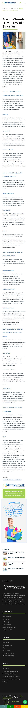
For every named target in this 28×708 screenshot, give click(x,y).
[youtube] (8, 702)
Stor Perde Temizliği (8, 656)
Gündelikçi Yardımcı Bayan (10, 671)
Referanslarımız (7, 645)
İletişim (6, 704)
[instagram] (5, 702)
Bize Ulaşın (6, 668)
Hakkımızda (6, 642)
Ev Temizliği (6, 622)
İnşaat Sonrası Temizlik (9, 627)
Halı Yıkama (6, 619)
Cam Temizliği (7, 624)
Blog (4, 648)
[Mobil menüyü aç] (24, 3)
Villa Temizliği (6, 650)
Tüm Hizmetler (7, 616)
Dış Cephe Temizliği (8, 653)
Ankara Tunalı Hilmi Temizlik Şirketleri (12, 479)
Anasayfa (5, 682)
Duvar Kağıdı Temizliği (9, 674)
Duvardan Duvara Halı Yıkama (11, 676)
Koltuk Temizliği (7, 630)
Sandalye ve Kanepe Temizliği (11, 679)
